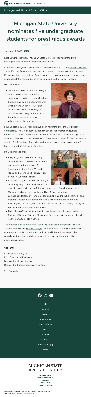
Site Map (45, 380)
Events (45, 334)
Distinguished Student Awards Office (25, 10)
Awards (45, 314)
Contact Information (45, 378)
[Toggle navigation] (83, 3)
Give (45, 350)
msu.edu (27, 391)
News (26, 51)
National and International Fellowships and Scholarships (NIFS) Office (44, 225)
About (45, 309)
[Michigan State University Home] (45, 368)
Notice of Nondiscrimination (41, 391)
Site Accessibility (46, 385)
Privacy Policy (45, 382)
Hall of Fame (45, 324)
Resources (45, 319)
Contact (45, 339)
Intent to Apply (45, 345)
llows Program (21, 71)
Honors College (34, 229)
